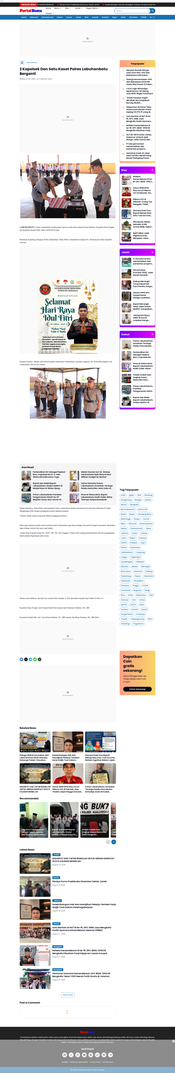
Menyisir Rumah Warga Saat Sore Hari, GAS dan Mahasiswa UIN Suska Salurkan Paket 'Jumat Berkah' (138, 72)
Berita (56, 8)
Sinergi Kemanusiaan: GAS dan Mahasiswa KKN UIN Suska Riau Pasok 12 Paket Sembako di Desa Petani (139, 82)
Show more (68, 995)
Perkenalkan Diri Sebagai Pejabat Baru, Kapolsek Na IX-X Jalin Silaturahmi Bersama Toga (49, 474)
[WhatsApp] (35, 659)
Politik (143, 17)
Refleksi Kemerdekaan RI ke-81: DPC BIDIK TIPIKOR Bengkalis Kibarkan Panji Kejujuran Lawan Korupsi (79, 952)
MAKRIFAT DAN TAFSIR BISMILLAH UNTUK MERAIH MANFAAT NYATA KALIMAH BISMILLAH (35, 789)
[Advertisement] (87, 40)
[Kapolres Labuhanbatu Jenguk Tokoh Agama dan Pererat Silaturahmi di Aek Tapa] (34, 820)
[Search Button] (152, 10)
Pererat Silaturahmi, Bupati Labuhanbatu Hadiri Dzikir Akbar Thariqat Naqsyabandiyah (96, 497)
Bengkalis (58, 946)
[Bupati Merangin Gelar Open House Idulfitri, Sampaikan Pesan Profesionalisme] (126, 307)
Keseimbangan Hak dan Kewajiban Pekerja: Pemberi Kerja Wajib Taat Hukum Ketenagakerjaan (94, 4)
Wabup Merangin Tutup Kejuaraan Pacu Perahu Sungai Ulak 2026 (142, 284)
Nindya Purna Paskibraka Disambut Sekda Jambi (79, 881)
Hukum (60, 17)
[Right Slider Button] (153, 17)
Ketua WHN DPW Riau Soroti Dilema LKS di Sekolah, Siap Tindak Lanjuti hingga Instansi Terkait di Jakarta (66, 789)
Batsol (56, 923)
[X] (26, 659)
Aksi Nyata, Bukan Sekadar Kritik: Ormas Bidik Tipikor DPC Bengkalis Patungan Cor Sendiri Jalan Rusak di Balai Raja (142, 224)
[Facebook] (21, 659)
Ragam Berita (92, 8)
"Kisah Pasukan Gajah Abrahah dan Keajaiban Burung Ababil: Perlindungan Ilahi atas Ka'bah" (137, 100)
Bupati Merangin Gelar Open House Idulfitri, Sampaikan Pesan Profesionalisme (142, 306)
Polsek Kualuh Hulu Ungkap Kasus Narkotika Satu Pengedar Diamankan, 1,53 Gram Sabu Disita (94, 832)
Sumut (69, 17)
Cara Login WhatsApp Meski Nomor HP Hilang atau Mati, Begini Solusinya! (139, 91)
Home (48, 8)
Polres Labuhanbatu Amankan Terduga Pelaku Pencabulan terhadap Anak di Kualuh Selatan (100, 789)
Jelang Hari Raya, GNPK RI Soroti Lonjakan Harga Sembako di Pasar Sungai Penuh (142, 318)
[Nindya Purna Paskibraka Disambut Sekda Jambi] (35, 886)
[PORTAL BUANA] (31, 11)
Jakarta (57, 900)
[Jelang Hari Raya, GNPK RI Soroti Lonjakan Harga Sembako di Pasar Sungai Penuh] (126, 319)
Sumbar (105, 17)
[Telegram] (30, 659)
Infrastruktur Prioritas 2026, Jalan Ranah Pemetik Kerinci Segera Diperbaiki (143, 272)
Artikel (56, 854)
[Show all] (152, 170)
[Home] (22, 62)
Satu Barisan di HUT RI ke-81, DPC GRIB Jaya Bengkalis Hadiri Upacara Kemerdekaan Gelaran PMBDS (81, 929)
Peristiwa (133, 17)
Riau (67, 8)
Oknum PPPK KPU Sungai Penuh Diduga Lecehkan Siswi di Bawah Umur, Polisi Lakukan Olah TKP (143, 295)
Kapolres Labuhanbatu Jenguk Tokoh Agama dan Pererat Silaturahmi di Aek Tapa (33, 832)
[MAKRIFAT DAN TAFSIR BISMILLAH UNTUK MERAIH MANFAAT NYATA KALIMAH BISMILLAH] (35, 773)
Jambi (77, 8)
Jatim (123, 17)
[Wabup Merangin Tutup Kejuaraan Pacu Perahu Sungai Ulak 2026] (126, 285)
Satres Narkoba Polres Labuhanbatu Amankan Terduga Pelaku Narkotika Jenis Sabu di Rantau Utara (97, 486)
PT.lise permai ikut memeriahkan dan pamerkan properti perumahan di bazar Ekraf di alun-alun (139, 146)
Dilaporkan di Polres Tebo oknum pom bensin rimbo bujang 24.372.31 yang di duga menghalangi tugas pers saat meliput (138, 109)
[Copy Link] (39, 659)
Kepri (114, 17)
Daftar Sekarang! (137, 689)
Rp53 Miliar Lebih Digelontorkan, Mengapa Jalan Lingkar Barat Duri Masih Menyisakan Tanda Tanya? (142, 235)
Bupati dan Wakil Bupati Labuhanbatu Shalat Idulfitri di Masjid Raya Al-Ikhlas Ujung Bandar (47, 486)
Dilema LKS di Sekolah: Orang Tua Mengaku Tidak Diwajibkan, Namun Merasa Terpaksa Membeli (142, 201)
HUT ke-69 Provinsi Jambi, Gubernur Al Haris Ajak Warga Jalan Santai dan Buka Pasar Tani (139, 137)
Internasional (47, 17)
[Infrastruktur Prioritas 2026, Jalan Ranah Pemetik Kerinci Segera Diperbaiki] (126, 273)
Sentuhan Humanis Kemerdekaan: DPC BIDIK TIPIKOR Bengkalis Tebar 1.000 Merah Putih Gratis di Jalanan (81, 975)
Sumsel (95, 17)
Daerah (49, 13)
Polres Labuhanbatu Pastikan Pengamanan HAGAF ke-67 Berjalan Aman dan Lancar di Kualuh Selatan (47, 497)
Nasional (34, 17)
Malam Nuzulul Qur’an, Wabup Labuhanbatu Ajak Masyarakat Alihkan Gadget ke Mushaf (96, 474)
